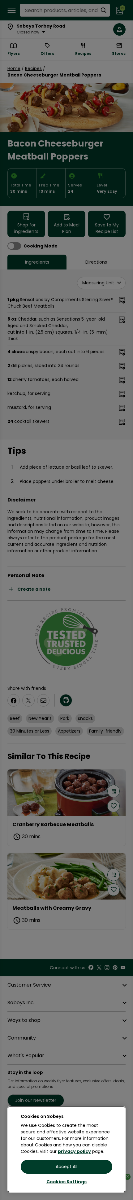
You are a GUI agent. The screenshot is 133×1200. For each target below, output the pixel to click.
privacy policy (74, 1151)
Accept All (66, 1166)
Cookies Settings (66, 1182)
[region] (66, 1149)
